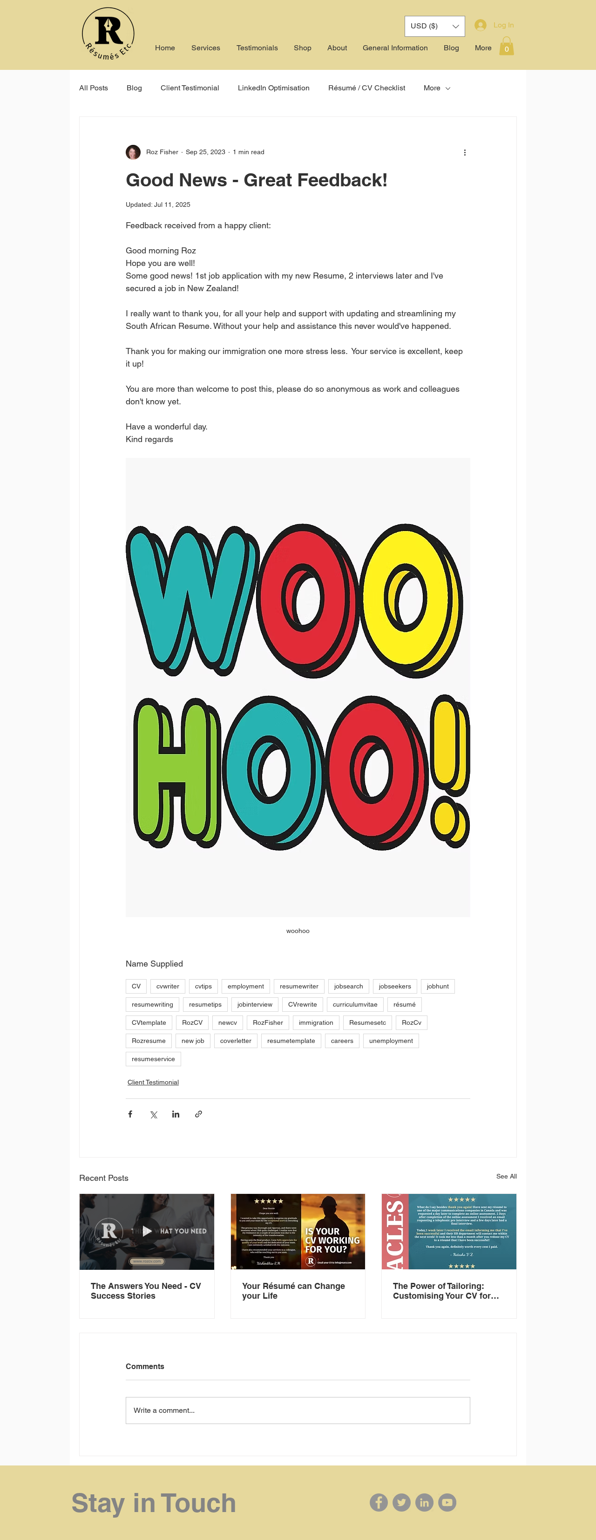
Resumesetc (367, 1022)
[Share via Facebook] (130, 1114)
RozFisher (268, 1022)
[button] (507, 45)
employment (246, 986)
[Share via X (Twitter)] (153, 1114)
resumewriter (299, 986)
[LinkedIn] (424, 1502)
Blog (134, 87)
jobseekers (395, 986)
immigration (316, 1022)
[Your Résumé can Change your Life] (298, 1231)
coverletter (235, 1040)
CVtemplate (149, 1022)
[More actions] (464, 152)
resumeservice (153, 1059)
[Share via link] (198, 1114)
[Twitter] (402, 1502)
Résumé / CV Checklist (366, 87)
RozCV (192, 1022)
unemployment (391, 1040)
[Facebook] (379, 1502)
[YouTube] (447, 1502)
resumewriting (152, 1004)
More (432, 87)
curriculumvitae (355, 1004)
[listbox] (435, 26)
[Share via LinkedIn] (175, 1114)
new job (193, 1040)
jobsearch (348, 986)
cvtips (203, 986)
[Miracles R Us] (449, 1231)
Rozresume (149, 1040)
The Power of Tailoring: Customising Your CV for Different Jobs (442, 1291)
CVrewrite (302, 1004)
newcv (227, 1022)
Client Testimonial (190, 87)
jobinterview (254, 1004)
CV (136, 986)
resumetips (205, 1004)
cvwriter (167, 986)
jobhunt (438, 986)
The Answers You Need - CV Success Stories (146, 1291)
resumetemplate (291, 1040)
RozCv (411, 1022)
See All (506, 1176)
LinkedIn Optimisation (274, 87)
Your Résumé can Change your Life (293, 1291)
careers (342, 1040)
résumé (404, 1004)
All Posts (93, 87)
